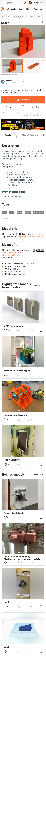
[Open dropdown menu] (42, 22)
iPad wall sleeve (12, 460)
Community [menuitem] (39, 9)
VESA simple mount (14, 326)
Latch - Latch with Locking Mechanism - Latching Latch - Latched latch (23, 557)
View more (38, 285)
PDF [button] (41, 145)
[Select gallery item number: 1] (19, 365)
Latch (6, 602)
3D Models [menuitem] (11, 9)
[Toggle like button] (5, 330)
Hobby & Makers (21, 17)
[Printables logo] (2, 9)
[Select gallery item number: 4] (25, 365)
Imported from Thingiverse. (30, 236)
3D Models (7, 17)
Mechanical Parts (36, 17)
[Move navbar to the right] (43, 9)
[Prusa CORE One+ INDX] (23, 124)
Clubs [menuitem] (28, 9)
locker (27, 213)
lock (11, 213)
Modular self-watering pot (17, 370)
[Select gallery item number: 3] (23, 365)
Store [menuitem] (21, 9)
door (4, 213)
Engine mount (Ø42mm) (16, 415)
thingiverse (38, 213)
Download (24, 99)
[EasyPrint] (25, 3)
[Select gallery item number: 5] (26, 365)
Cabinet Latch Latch (14, 513)
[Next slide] (42, 66)
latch (19, 213)
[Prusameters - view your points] (30, 2)
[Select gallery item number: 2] (21, 365)
